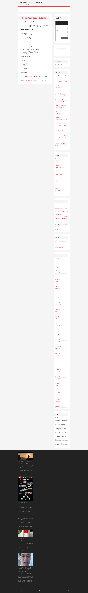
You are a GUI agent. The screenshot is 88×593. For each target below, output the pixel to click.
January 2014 (57, 394)
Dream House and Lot (59, 162)
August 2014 (57, 378)
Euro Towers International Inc (60, 167)
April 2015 (57, 362)
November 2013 (58, 399)
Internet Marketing (58, 174)
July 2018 (57, 293)
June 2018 (57, 295)
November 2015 (58, 346)
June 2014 (57, 383)
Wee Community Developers (60, 192)
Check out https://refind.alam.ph (30, 76)
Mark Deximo (59, 216)
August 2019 (57, 279)
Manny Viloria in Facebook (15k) (61, 64)
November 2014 (58, 371)
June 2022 (57, 258)
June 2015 (57, 357)
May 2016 (57, 334)
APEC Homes (25, 80)
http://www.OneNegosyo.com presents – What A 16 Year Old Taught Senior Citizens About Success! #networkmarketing (24, 569)
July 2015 (57, 355)
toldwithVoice (63, 228)
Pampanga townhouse (41, 80)
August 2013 (57, 406)
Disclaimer (57, 240)
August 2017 (57, 313)
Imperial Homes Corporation (60, 172)
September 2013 (58, 404)
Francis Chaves (61, 211)
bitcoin (56, 208)
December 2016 (58, 327)
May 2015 (57, 360)
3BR (59, 204)
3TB (60, 204)
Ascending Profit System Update (60, 135)
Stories (56, 188)
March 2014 (57, 390)
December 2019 (58, 277)
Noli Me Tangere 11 (58, 113)
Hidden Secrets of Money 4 (23, 516)
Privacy (56, 242)
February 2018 (57, 300)
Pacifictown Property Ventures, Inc (61, 183)
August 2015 (57, 353)
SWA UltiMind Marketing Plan (24, 502)
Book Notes (57, 160)
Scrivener (63, 223)
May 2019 (57, 281)
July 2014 (57, 380)
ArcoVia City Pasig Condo (59, 99)
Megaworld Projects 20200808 (60, 101)
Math (61, 216)
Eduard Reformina (63, 209)
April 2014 (57, 387)
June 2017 (57, 318)
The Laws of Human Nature (60, 143)
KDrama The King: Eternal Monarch (61, 123)
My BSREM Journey (58, 77)
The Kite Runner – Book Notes (60, 75)
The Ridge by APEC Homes (29, 22)
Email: (57, 30)
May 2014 (57, 385)
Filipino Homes (30, 80)
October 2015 (57, 348)
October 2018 (57, 288)
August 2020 (57, 263)
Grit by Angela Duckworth (59, 141)
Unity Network (59, 229)
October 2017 (57, 309)
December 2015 (58, 343)
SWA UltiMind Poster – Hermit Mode (25, 461)
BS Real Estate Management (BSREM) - (60, 590)
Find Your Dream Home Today (30, 77)
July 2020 (57, 265)
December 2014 (58, 369)
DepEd (66, 208)
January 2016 (57, 341)
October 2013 (57, 401)
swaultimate (58, 226)
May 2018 (57, 297)
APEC (37, 80)
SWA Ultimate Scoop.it (59, 247)
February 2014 (57, 392)
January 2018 (57, 302)
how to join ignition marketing (62, 213)
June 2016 (57, 332)
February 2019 (57, 286)
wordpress (66, 229)
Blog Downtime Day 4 (59, 130)
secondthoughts (58, 224)
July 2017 (57, 316)
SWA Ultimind (62, 226)
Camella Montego (63, 208)
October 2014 (57, 374)
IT (55, 176)
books (58, 208)
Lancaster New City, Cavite (59, 107)
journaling (66, 214)
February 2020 (57, 272)
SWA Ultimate (57, 190)
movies (63, 216)
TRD (45, 80)
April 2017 (57, 320)
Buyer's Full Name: (57, 26)
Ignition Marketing (59, 214)
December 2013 (58, 397)
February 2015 (57, 364)
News (56, 181)
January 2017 (57, 325)
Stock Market (57, 186)
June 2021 (57, 260)
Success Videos (64, 224)
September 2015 (58, 350)
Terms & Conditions (58, 244)
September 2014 (58, 376)
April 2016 (57, 337)
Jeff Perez (64, 214)
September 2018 (58, 290)
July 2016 (57, 330)
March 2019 (57, 283)
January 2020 (57, 274)
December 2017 (58, 304)
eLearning (57, 165)
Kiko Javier (56, 216)
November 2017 (58, 307)
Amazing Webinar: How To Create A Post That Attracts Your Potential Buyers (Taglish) (61, 127)
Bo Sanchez (60, 208)
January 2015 (57, 367)
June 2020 (57, 267)
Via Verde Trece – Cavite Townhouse (61, 91)
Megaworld (57, 179)
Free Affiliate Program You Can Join (61, 132)
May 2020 (57, 270)
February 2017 (57, 323)
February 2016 (57, 339)
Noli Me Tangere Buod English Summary (61, 219)
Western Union (63, 229)
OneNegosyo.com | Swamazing (30, 3)
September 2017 (58, 311)
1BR (55, 204)
